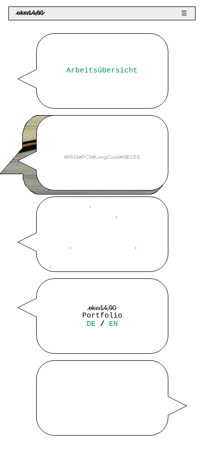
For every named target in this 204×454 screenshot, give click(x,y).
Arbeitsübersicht (102, 70)
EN (113, 324)
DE (91, 324)
